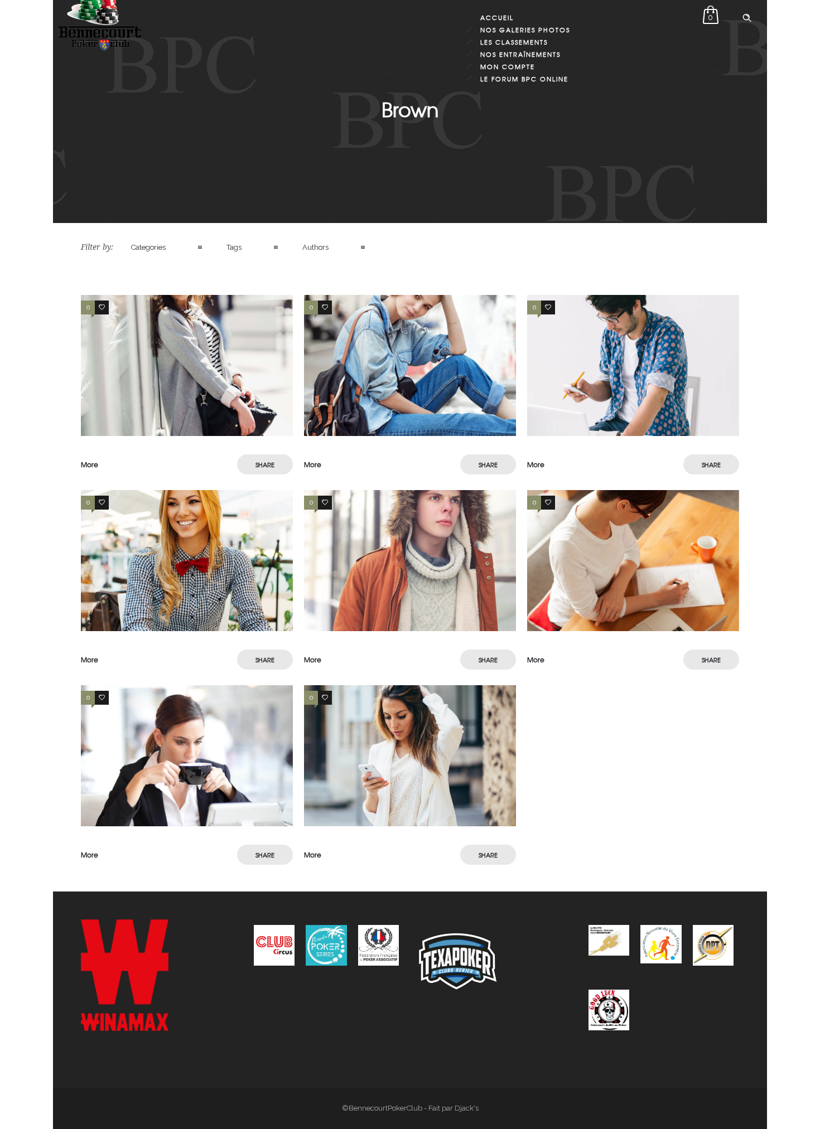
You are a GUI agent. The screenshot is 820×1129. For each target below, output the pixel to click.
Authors (315, 247)
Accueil (497, 17)
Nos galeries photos (525, 29)
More (89, 464)
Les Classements (514, 41)
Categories (148, 247)
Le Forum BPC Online (524, 78)
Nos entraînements (520, 54)
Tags (234, 247)
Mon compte (507, 66)
